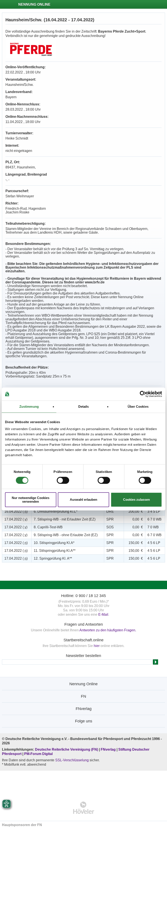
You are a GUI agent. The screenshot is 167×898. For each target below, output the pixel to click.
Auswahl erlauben (83, 499)
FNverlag (109, 749)
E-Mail (103, 614)
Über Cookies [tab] (138, 406)
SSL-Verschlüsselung (72, 760)
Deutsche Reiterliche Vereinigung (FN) (66, 749)
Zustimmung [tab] (29, 406)
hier (97, 646)
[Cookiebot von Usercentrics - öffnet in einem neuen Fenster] (143, 394)
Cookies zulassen (136, 499)
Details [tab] (83, 406)
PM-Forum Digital (38, 754)
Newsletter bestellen (83, 656)
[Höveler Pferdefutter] (83, 808)
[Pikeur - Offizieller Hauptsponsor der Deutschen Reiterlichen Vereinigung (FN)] (83, 783)
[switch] (63, 480)
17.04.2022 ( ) (15, 519)
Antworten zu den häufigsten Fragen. (107, 630)
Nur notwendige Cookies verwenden (30, 499)
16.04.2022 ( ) (16, 511)
